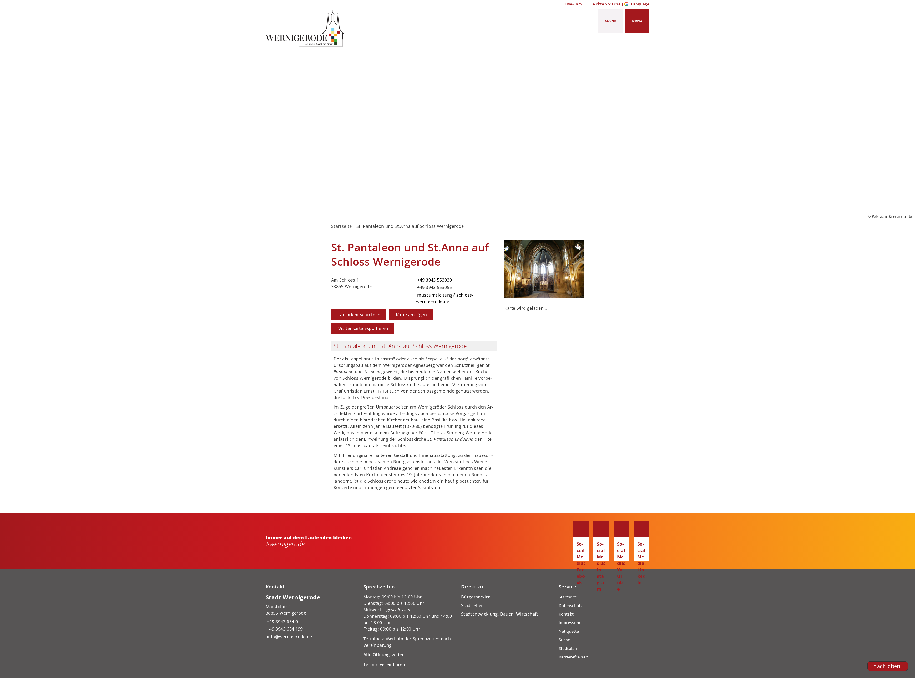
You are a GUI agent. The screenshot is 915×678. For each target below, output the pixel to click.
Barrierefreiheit (573, 657)
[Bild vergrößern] (544, 269)
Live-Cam (573, 4)
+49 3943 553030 (434, 280)
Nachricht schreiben (359, 315)
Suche (564, 640)
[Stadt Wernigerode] (311, 617)
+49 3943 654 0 (282, 621)
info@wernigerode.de (289, 636)
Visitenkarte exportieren (363, 328)
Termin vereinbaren (384, 664)
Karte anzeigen (411, 315)
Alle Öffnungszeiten (384, 655)
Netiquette (569, 631)
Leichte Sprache (605, 4)
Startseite (341, 226)
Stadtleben (472, 605)
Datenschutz (571, 605)
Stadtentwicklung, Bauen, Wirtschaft (499, 614)
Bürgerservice (476, 597)
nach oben (887, 666)
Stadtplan (568, 648)
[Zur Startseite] (307, 28)
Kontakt (566, 614)
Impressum (569, 622)
